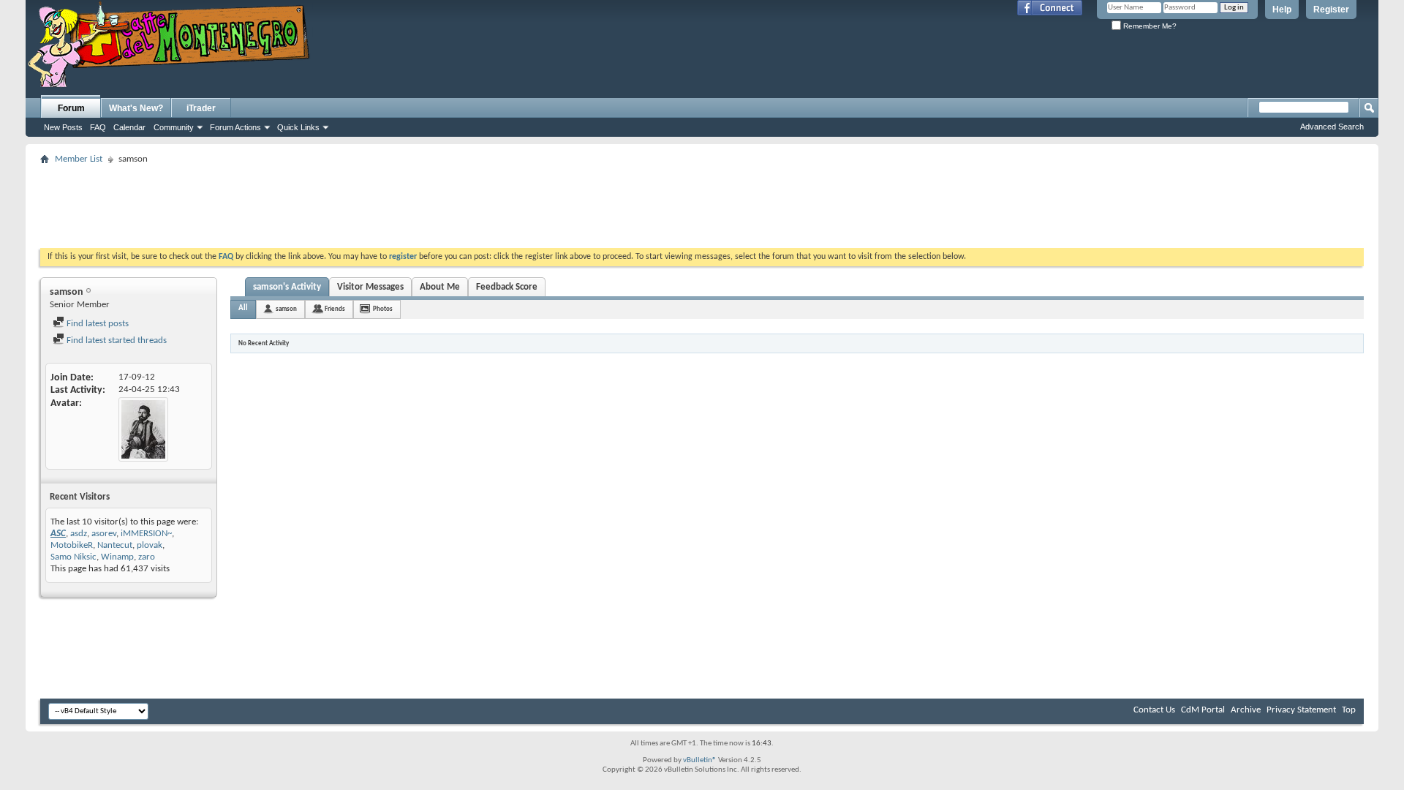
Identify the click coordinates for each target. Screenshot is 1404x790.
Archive (1246, 710)
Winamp (117, 557)
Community (174, 127)
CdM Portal (1203, 710)
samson (286, 309)
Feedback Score (506, 287)
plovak (149, 545)
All (243, 308)
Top (1349, 710)
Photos (383, 309)
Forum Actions (235, 127)
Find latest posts (96, 323)
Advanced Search (1332, 126)
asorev (103, 533)
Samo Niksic (73, 557)
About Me (440, 287)
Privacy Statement (1301, 710)
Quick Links (298, 127)
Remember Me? (1149, 26)
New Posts (63, 127)
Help (1281, 9)
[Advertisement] (702, 202)
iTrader (201, 108)
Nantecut (114, 545)
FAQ (98, 127)
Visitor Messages (370, 287)
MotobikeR (71, 545)
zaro (146, 557)
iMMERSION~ (146, 533)
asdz (78, 533)
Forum (71, 108)
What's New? (136, 108)
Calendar (129, 127)
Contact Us (1154, 710)
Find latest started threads (115, 340)
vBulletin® (700, 760)
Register (1331, 9)
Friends (335, 309)
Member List (78, 159)
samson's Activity (287, 287)
